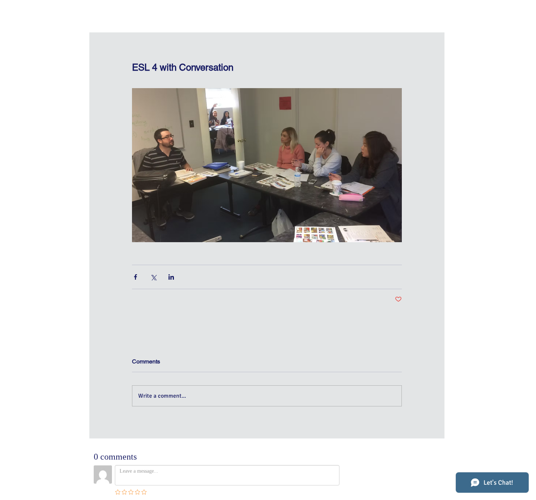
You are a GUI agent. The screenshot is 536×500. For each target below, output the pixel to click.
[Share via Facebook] (135, 276)
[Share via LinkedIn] (171, 276)
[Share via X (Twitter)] (153, 276)
